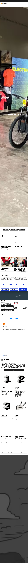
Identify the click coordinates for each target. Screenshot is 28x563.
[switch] (11, 284)
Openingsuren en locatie (14, 229)
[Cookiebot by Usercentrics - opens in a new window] (24, 272)
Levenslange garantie (3, 295)
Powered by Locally (3, 360)
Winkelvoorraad (21, 229)
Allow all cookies (23, 289)
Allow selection (14, 289)
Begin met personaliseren (17, 242)
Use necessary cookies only (5, 289)
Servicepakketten (6, 229)
